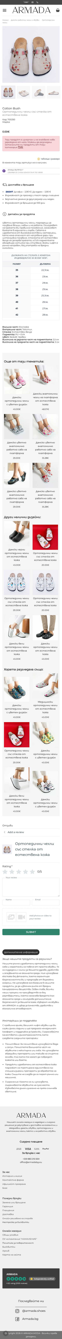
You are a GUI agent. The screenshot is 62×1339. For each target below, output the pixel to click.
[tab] (20, 952)
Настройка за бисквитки (15, 1222)
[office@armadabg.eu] (33, 2)
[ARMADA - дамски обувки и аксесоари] (31, 10)
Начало (5, 20)
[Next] (54, 54)
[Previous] (7, 54)
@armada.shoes (33, 1310)
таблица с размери (50, 158)
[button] (4, 10)
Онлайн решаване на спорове (17, 1218)
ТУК (20, 147)
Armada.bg (30, 1318)
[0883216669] (38, 2)
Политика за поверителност (18, 1243)
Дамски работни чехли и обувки (25, 20)
